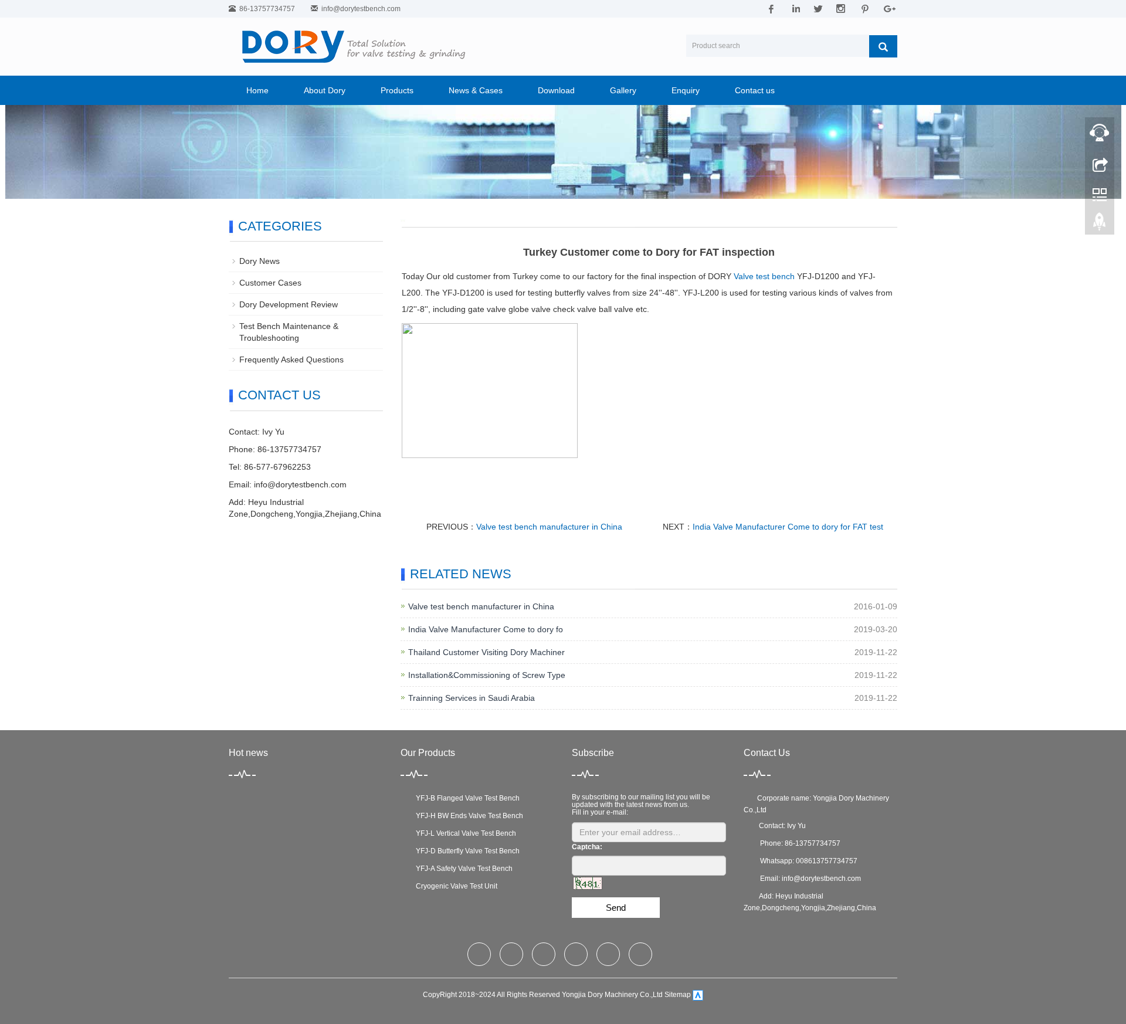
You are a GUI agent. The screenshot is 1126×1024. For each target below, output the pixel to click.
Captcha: (587, 847)
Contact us (755, 90)
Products (397, 90)
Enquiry (685, 90)
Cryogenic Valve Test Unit (454, 886)
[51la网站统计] (698, 995)
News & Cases (476, 90)
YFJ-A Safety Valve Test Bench (462, 868)
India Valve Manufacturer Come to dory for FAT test (788, 526)
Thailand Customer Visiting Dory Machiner (486, 652)
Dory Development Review (288, 304)
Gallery (623, 90)
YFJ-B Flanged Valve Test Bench (466, 798)
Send (616, 908)
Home (257, 90)
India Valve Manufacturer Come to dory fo (485, 629)
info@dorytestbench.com (361, 9)
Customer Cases (270, 282)
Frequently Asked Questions (291, 359)
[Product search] (883, 46)
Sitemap (677, 995)
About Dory (324, 90)
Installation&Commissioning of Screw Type (486, 675)
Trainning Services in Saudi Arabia (471, 698)
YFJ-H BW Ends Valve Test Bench (467, 816)
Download (556, 90)
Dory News (259, 261)
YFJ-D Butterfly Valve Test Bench (466, 851)
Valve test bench (764, 276)
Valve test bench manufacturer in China (549, 526)
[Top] (1099, 224)
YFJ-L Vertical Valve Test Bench (464, 833)
